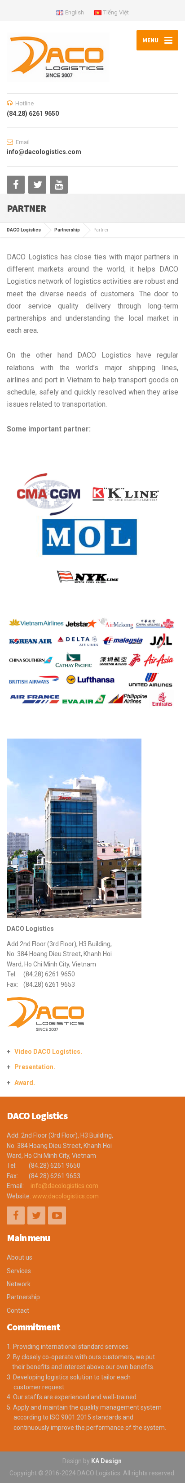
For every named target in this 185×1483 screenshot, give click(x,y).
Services (19, 1270)
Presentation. (34, 1066)
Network (19, 1284)
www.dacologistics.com (65, 1196)
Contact (18, 1310)
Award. (24, 1082)
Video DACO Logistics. (48, 1051)
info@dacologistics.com (64, 1185)
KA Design (106, 1461)
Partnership (23, 1297)
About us (19, 1257)
